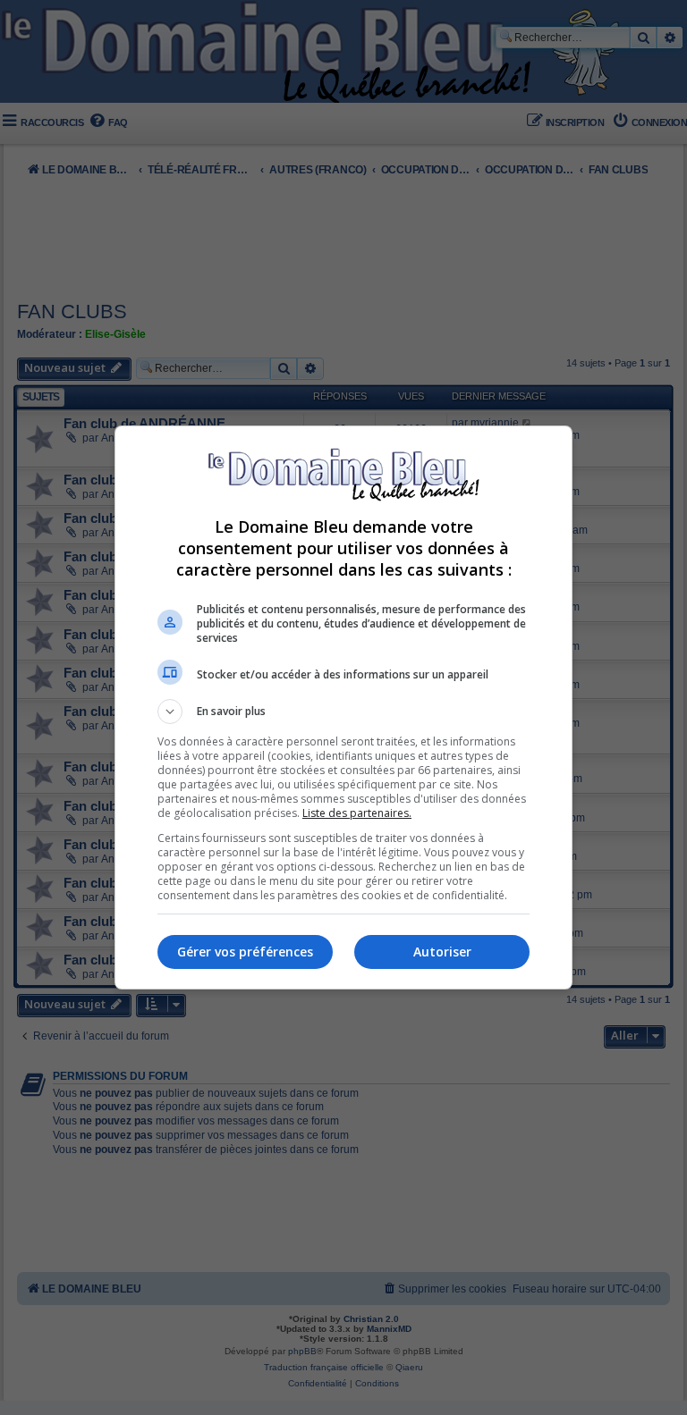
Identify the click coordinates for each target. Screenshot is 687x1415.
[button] (343, 711)
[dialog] (343, 707)
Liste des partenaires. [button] (356, 813)
